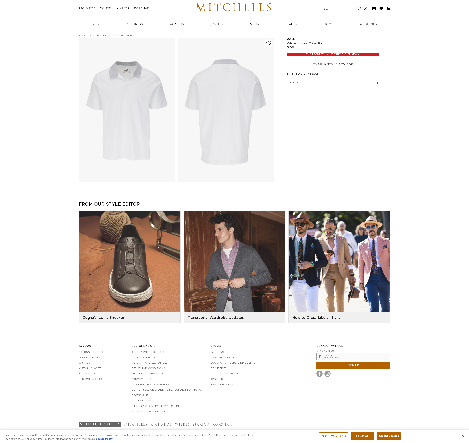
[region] (234, 436)
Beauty (291, 24)
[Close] (463, 436)
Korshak (141, 8)
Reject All (362, 436)
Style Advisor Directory (150, 352)
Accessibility (141, 395)
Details (293, 83)
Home (328, 24)
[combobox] (339, 9)
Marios (123, 8)
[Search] (359, 9)
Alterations (88, 374)
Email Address (325, 351)
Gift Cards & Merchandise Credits (157, 406)
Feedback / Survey (224, 374)
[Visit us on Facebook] (319, 374)
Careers (217, 379)
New (95, 24)
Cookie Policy (104, 439)
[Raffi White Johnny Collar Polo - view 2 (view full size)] (226, 110)
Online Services (143, 357)
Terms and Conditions (148, 368)
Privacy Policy (142, 379)
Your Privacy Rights (333, 436)
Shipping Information (147, 374)
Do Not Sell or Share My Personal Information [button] (167, 390)
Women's (176, 24)
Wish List (85, 363)
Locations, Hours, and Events (233, 363)
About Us (218, 352)
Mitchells (234, 9)
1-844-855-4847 (222, 384)
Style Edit (218, 368)
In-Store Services (224, 357)
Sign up (353, 365)
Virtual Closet (90, 368)
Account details (91, 352)
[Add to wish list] (268, 43)
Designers (134, 24)
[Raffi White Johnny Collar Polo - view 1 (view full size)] (127, 110)
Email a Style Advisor (333, 64)
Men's (254, 24)
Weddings (368, 24)
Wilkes (106, 8)
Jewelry (216, 24)
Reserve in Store (91, 379)
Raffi (291, 39)
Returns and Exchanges (149, 363)
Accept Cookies (389, 436)
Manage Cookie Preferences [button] (153, 411)
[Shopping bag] (388, 9)
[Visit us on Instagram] (327, 374)
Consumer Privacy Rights (150, 384)
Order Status (142, 401)
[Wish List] (381, 9)
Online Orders (89, 357)
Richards (87, 8)
